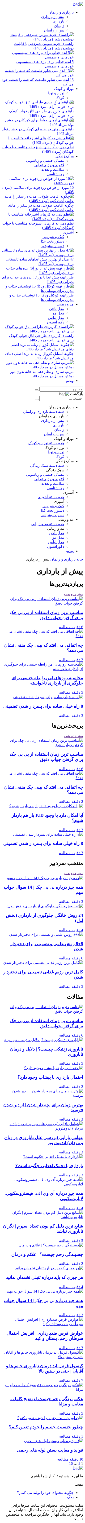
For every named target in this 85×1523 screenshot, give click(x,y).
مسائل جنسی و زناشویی (45, 161)
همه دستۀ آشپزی (51, 497)
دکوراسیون (55, 322)
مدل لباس (56, 318)
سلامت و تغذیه (52, 170)
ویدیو (70, 381)
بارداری (58, 21)
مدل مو (58, 313)
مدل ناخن (56, 309)
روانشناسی (55, 174)
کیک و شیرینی (53, 237)
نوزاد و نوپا (56, 93)
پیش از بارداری (52, 17)
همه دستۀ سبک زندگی (47, 466)
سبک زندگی (64, 156)
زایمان (59, 26)
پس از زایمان (54, 30)
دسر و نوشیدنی (52, 246)
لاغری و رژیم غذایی (49, 165)
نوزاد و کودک (64, 89)
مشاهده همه (73, 594)
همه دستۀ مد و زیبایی (47, 524)
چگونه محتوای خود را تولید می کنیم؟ (45, 1493)
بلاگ (70, 1497)
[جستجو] (36, 390)
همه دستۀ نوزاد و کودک (46, 443)
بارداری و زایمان (61, 12)
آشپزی (68, 232)
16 (71, 1463)
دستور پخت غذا (52, 241)
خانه (79, 559)
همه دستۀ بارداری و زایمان (43, 412)
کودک (59, 98)
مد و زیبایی (65, 304)
